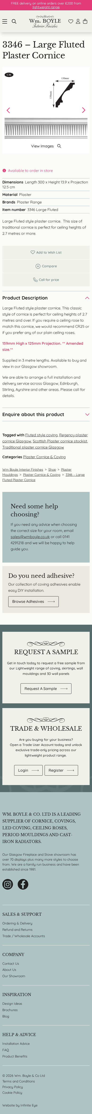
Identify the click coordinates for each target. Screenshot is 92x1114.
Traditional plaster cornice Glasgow (33, 447)
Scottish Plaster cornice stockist (60, 441)
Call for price (46, 279)
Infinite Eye (29, 1105)
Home (45, 21)
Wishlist (70, 21)
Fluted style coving (41, 435)
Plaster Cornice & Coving (44, 456)
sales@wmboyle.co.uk (30, 536)
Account (78, 21)
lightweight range (46, 7)
